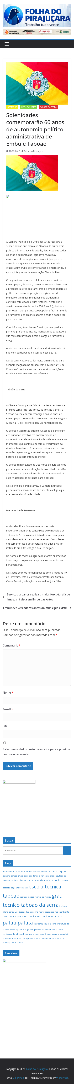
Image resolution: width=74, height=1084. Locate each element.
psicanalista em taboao (44, 929)
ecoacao (64, 880)
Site (5, 726)
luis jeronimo (32, 912)
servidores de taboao (12, 934)
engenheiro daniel (19, 888)
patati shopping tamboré (45, 924)
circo (26, 876)
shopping (27, 934)
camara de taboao (41, 871)
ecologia (6, 888)
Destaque (12, 107)
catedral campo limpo (13, 876)
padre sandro (30, 916)
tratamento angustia (22, 938)
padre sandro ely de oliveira (49, 916)
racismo (59, 929)
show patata (52, 934)
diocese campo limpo (37, 880)
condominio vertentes (39, 876)
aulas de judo (19, 871)
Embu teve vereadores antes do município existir (35, 608)
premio (13, 929)
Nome (8, 692)
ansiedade (7, 871)
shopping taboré (38, 934)
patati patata (18, 922)
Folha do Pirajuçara (33, 151)
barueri (28, 871)
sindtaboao (8, 938)
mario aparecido (46, 912)
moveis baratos (9, 916)
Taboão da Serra (48, 107)
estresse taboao (27, 897)
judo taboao (19, 912)
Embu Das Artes (28, 107)
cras (52, 876)
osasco (20, 916)
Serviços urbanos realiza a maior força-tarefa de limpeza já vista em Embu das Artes (38, 597)
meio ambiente (62, 912)
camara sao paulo (58, 871)
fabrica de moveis (43, 897)
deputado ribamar (17, 880)
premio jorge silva (25, 929)
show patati (63, 934)
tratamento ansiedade (42, 938)
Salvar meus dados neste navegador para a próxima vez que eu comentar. (36, 751)
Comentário (11, 645)
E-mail (8, 709)
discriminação (53, 880)
